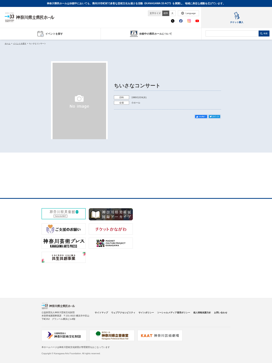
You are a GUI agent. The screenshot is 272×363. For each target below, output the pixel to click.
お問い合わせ (220, 312)
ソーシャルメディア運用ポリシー (173, 312)
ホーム (7, 43)
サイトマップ (101, 312)
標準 (166, 13)
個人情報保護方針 (202, 312)
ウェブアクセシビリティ (123, 312)
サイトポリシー (146, 312)
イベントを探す (19, 43)
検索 (266, 33)
